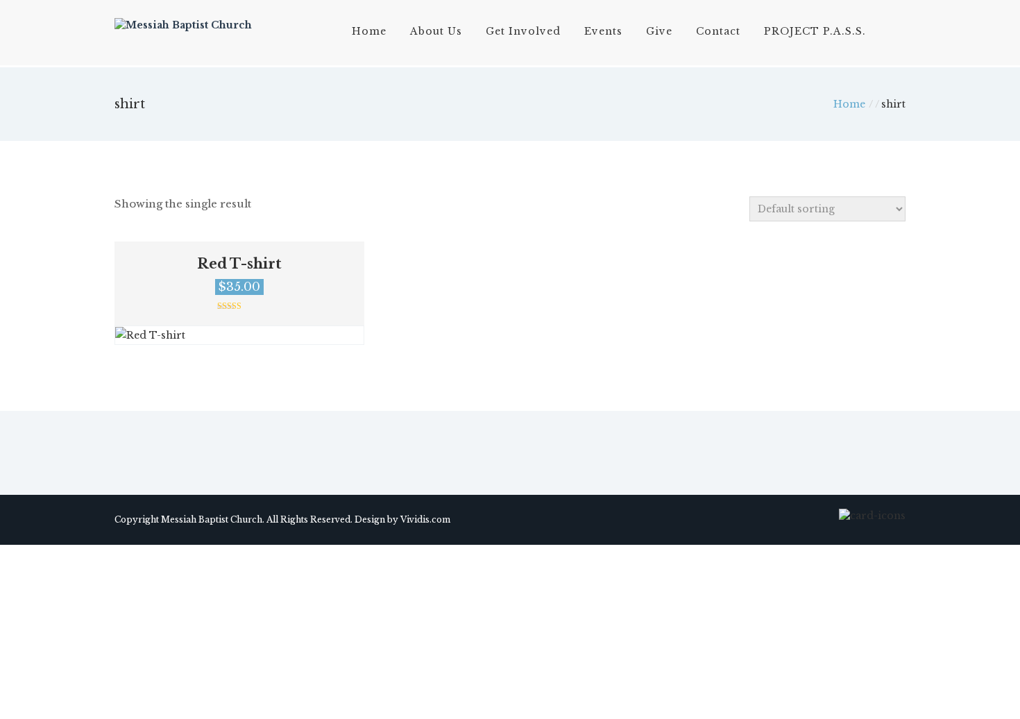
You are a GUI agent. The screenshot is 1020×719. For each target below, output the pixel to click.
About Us (436, 31)
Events (603, 31)
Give (659, 31)
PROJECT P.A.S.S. (815, 31)
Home (369, 31)
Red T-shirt (239, 263)
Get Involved (523, 31)
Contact (718, 31)
